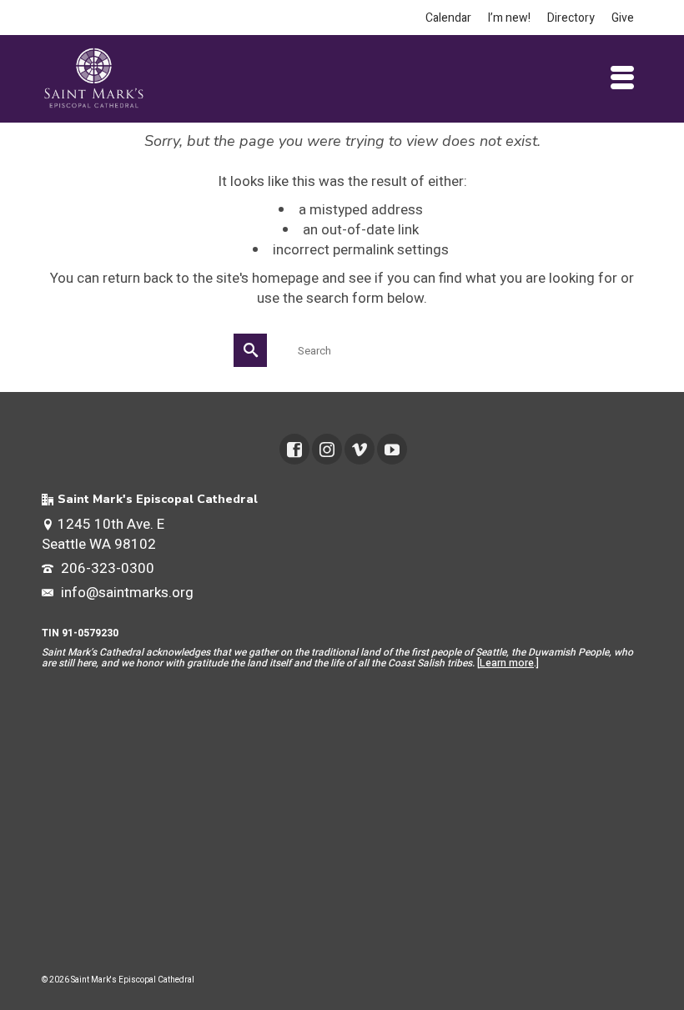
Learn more (507, 663)
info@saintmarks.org (126, 592)
